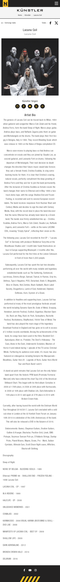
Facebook (50, 23)
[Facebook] (24, 570)
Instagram (42, 106)
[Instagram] (35, 570)
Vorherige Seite (10, 23)
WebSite (17, 106)
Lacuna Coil (38, 15)
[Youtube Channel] (30, 570)
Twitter (56, 23)
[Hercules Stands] (5, 3)
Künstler (28, 15)
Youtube (30, 106)
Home (20, 15)
